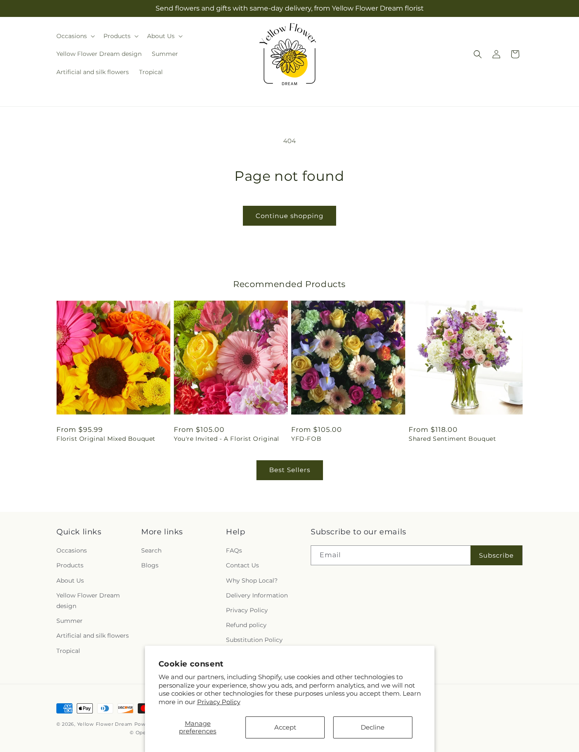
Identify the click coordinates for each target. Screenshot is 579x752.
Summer (69, 621)
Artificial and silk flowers (92, 635)
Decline (372, 727)
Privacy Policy (218, 702)
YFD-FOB (306, 438)
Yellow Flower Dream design (88, 601)
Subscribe (496, 555)
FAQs (234, 550)
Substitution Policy (254, 640)
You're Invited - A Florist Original (226, 438)
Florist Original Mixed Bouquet (106, 438)
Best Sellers (289, 470)
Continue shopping (289, 216)
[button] (74, 36)
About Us (70, 580)
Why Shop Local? (252, 580)
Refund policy (246, 625)
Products (70, 565)
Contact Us (242, 565)
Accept (285, 727)
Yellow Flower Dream (105, 724)
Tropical (68, 651)
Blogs (150, 565)
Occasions (71, 550)
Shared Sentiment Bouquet (452, 438)
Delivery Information (257, 595)
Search (151, 550)
